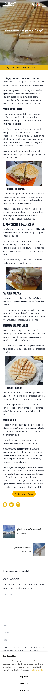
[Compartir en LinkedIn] (18, 504)
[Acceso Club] (33, 4)
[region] (24, 674)
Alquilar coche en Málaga (24, 494)
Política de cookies (37, 670)
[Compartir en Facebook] (5, 504)
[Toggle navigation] (44, 5)
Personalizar (24, 683)
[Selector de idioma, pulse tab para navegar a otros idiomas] (38, 4)
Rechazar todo (24, 690)
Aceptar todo (24, 676)
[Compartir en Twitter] (11, 504)
